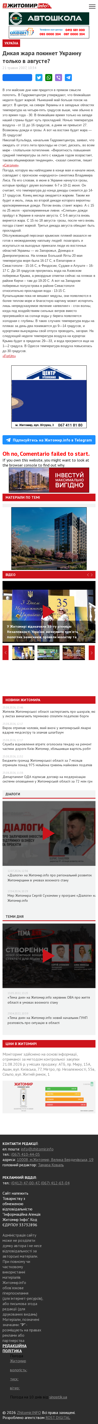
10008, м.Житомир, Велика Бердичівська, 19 (55, 1159)
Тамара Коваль (51, 1164)
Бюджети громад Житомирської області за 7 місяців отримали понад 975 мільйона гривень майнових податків (47, 762)
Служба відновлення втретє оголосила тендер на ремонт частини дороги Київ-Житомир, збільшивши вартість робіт (47, 746)
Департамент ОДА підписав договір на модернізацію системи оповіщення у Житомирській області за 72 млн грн (47, 779)
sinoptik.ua (58, 1396)
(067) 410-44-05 (25, 1154)
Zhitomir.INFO (29, 1412)
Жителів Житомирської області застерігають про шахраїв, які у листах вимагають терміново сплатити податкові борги (49, 713)
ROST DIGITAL (57, 1417)
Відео (11, 574)
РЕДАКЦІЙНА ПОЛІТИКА (15, 1348)
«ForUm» (9, 356)
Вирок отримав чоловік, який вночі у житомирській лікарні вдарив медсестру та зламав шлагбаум (47, 730)
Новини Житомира (23, 700)
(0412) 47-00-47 (25, 1182)
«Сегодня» (11, 165)
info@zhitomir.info (37, 1148)
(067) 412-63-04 (55, 1182)
